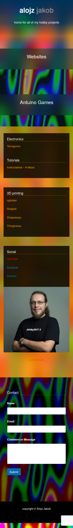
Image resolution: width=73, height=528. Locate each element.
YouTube (12, 259)
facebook (12, 267)
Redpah (12, 209)
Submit (14, 472)
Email (11, 421)
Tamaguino (13, 146)
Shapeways (14, 217)
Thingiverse (14, 226)
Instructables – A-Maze (20, 167)
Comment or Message (22, 439)
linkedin (11, 276)
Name (11, 403)
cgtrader (12, 200)
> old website (36, 360)
